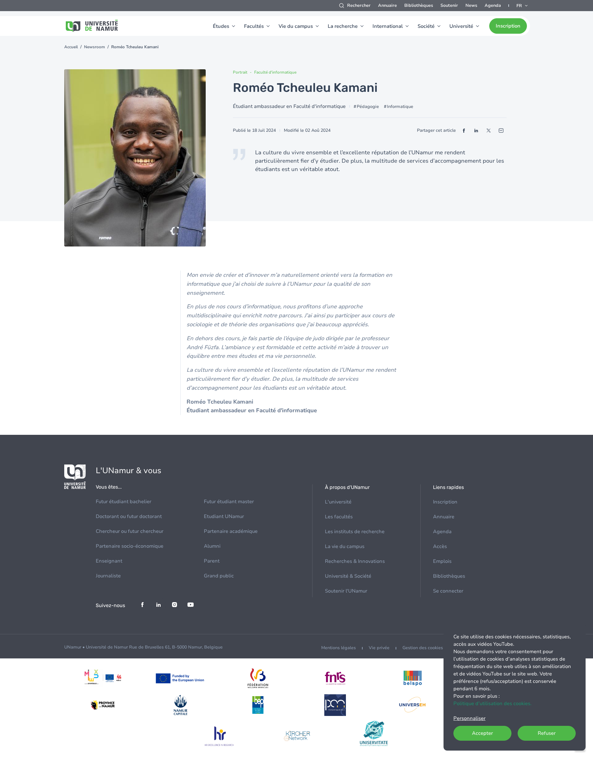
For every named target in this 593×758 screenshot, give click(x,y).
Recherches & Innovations (355, 561)
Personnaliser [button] (469, 718)
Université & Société (348, 576)
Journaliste (108, 575)
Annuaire (387, 5)
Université (461, 26)
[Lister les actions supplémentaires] (522, 5)
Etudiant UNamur (224, 516)
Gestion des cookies (422, 648)
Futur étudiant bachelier (123, 501)
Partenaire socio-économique (129, 546)
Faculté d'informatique (275, 72)
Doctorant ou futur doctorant (129, 516)
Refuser (547, 733)
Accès (440, 546)
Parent (212, 561)
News (471, 5)
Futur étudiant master (229, 501)
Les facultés (339, 516)
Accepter (482, 733)
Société (426, 26)
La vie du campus (344, 546)
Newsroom (94, 47)
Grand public (219, 575)
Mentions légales (338, 648)
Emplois (442, 561)
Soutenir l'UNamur (346, 591)
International (387, 26)
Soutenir (449, 5)
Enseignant (109, 561)
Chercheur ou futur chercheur (129, 531)
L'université (338, 502)
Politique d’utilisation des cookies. (492, 703)
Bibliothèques (418, 5)
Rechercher (359, 5)
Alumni (212, 546)
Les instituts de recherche (355, 531)
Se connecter (448, 591)
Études (221, 26)
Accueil (71, 47)
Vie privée (379, 648)
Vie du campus (296, 26)
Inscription (508, 26)
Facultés (254, 26)
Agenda (493, 5)
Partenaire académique (231, 531)
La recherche (343, 26)
